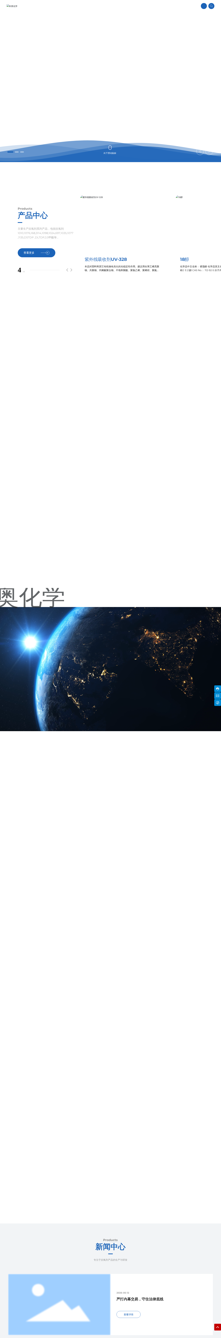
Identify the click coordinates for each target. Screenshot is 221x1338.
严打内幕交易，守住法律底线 (140, 1299)
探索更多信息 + (37, 101)
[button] (9, 152)
